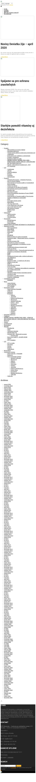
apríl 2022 (6, 413)
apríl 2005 (6, 673)
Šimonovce (14, 299)
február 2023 (7, 404)
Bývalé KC (10, 293)
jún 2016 (6, 504)
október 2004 (7, 681)
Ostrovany (13, 310)
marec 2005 (7, 675)
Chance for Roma (12, 186)
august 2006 (7, 663)
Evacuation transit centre (14, 200)
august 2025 (7, 387)
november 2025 (8, 386)
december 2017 (8, 477)
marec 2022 (7, 414)
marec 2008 (7, 648)
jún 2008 (6, 643)
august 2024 (7, 393)
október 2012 (7, 570)
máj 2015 (6, 524)
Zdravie (9, 171)
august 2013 (7, 555)
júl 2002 (6, 694)
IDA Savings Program (13, 208)
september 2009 (8, 625)
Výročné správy (11, 217)
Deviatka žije (10, 328)
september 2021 (8, 419)
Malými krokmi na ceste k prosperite (17, 236)
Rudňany (13, 313)
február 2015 (7, 528)
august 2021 (7, 420)
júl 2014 (6, 539)
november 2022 (8, 407)
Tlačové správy (11, 214)
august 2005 (7, 672)
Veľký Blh (13, 307)
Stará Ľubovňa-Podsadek (14, 289)
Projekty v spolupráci (13, 157)
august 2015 (7, 519)
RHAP (9, 253)
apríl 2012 (6, 579)
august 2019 (7, 447)
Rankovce (10, 292)
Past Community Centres (14, 356)
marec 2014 (7, 545)
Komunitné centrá (9, 287)
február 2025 (7, 389)
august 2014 (7, 537)
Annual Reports (11, 220)
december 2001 (8, 697)
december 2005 (8, 667)
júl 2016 (6, 503)
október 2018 (7, 462)
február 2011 (7, 600)
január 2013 (7, 566)
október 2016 (7, 498)
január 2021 (7, 429)
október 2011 (7, 588)
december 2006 (8, 661)
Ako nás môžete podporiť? (11, 12)
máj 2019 (6, 452)
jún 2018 (6, 468)
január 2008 (7, 651)
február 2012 (7, 582)
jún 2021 (6, 422)
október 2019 (7, 444)
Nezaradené (7, 325)
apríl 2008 (6, 646)
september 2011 (8, 589)
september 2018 (8, 464)
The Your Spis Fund (12, 203)
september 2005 (8, 670)
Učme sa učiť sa (11, 248)
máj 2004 (6, 687)
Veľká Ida (10, 290)
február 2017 (7, 492)
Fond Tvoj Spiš (11, 266)
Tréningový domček (12, 331)
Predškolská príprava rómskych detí (17, 247)
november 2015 (8, 515)
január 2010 (7, 619)
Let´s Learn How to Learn (14, 206)
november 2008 (8, 639)
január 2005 (7, 676)
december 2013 (8, 549)
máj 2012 (6, 578)
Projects (6, 178)
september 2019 (8, 446)
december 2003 (8, 690)
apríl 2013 (6, 561)
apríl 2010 (6, 615)
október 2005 (7, 669)
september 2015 (8, 518)
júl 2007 (6, 657)
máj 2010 (6, 613)
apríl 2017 (6, 489)
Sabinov (13, 295)
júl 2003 (6, 691)
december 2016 (8, 495)
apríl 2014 (6, 543)
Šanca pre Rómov (12, 227)
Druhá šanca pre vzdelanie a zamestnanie (18, 156)
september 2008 (8, 640)
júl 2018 (6, 467)
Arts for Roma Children (13, 181)
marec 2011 (7, 598)
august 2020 (7, 434)
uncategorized (8, 323)
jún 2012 (6, 576)
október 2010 (7, 606)
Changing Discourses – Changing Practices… (19, 180)
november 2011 (8, 586)
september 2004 (8, 682)
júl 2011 (6, 592)
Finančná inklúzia (12, 172)
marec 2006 (7, 666)
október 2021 (7, 417)
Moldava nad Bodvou (16, 305)
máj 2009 (6, 631)
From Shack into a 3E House (15, 205)
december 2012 (8, 567)
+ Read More (4, 57)
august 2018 (7, 465)
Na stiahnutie (7, 14)
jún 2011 (6, 594)
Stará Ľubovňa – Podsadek (14, 353)
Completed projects (9, 278)
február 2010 (7, 618)
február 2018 (7, 474)
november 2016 (8, 497)
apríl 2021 (6, 425)
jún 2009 (6, 630)
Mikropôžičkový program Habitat (16, 150)
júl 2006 (6, 664)
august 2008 (7, 642)
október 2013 (7, 552)
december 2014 (8, 531)
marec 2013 (7, 563)
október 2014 (7, 534)
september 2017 (8, 482)
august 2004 (7, 684)
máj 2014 (6, 542)
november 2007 (8, 654)
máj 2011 (6, 595)
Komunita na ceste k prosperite (16, 242)
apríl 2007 (6, 658)
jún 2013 (6, 558)
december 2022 (8, 405)
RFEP (8, 199)
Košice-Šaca (14, 370)
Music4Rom (10, 202)
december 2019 (8, 441)
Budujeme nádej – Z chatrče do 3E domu (18, 260)
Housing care (11, 190)
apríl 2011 (6, 597)
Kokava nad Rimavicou (17, 298)
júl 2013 (6, 557)
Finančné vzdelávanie (13, 277)
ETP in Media (10, 286)
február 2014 (7, 546)
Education (10, 344)
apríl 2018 (6, 471)
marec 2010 (7, 616)
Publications (10, 349)
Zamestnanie (11, 177)
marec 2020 (7, 437)
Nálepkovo (13, 308)
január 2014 (7, 548)
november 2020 (8, 432)
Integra (9, 211)
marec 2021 (7, 426)
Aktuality (6, 11)
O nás (5, 9)
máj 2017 (6, 488)
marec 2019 (7, 455)
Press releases (11, 223)
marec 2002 (7, 696)
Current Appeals (11, 284)
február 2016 (7, 510)
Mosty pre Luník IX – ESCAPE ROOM (17, 337)
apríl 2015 (6, 525)
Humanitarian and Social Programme (17, 189)
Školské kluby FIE (12, 332)
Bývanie (9, 174)
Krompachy (14, 304)
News (5, 281)
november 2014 (8, 533)
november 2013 (8, 551)
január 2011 (7, 601)
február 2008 (7, 649)
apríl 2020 (6, 435)
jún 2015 (6, 522)
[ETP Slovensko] (1, 1)
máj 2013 (6, 560)
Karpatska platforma (13, 151)
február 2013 (7, 564)
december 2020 (8, 431)
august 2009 (7, 627)
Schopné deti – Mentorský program (17, 334)
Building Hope (11, 209)
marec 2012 (7, 581)
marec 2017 (7, 491)
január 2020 (7, 440)
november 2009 (8, 622)
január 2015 (7, 530)
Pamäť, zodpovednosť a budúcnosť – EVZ (18, 165)
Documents (7, 218)
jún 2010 (6, 612)
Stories (9, 346)
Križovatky (10, 232)
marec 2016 (7, 509)
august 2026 (7, 384)
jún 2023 (6, 401)
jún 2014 (6, 540)
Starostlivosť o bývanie (13, 265)
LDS (8, 233)
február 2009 (7, 636)
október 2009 (7, 624)
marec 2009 (7, 634)
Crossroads (10, 195)
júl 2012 (6, 575)
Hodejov (13, 311)
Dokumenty (7, 212)
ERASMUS (10, 259)
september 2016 (8, 500)
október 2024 (7, 390)
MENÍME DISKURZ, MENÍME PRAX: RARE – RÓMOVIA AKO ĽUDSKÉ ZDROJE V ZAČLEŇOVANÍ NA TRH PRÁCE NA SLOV (21, 162)
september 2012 (8, 572)
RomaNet (10, 271)
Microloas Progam (12, 192)
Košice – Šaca (15, 302)
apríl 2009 (6, 633)
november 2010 (8, 604)
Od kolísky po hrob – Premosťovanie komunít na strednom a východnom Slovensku (20, 250)
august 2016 (7, 501)
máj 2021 (6, 423)
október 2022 (7, 408)
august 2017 (7, 483)
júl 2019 (6, 449)
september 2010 (8, 607)
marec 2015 (7, 527)
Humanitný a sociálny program (15, 275)
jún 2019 (6, 450)
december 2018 (8, 459)
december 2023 (8, 396)
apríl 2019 (6, 453)
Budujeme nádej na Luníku (14, 159)
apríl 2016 (6, 507)
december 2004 (8, 678)
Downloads (10, 221)
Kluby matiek (10, 230)
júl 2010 (6, 610)
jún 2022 (6, 411)
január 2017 (7, 494)
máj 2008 (6, 645)
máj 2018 (6, 470)
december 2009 (8, 621)
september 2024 (8, 392)
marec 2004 (7, 688)
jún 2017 (6, 486)
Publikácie (6, 316)
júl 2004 (6, 685)
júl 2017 (6, 485)
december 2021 (8, 416)
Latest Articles (11, 283)
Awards (9, 347)
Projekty (6, 10)
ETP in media (10, 343)
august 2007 (7, 655)
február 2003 (7, 693)
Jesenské (13, 296)
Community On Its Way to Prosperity (17, 187)
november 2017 (8, 479)
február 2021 (7, 428)
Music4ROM (10, 229)
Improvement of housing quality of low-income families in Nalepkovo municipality (20, 197)
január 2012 (7, 584)
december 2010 (8, 603)
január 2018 (7, 476)
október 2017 (7, 480)
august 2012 (7, 573)
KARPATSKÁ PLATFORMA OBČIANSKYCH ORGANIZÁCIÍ (19, 224)
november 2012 (8, 569)
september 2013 (8, 554)
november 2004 (8, 679)
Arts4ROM (10, 235)
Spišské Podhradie (16, 301)
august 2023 (7, 399)
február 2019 (7, 456)
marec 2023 (7, 402)
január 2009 (7, 637)
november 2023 (8, 398)
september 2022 (8, 410)
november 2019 (8, 443)
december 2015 (8, 513)
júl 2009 (6, 628)
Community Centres (9, 352)
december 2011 (8, 585)
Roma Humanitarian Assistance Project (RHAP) (20, 193)
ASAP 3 (9, 263)
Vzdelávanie (10, 169)
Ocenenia (9, 175)
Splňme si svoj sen (12, 262)
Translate (11, 4)
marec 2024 (7, 395)
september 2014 (8, 536)
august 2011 (7, 591)
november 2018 (8, 461)
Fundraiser (13, 767)
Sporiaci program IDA (13, 241)
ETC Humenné (11, 166)
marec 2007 (7, 660)
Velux (8, 329)
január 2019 (7, 458)
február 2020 (7, 438)
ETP (5, 168)
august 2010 (7, 609)
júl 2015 (6, 521)
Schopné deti (14, 335)
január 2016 (7, 512)
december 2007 (8, 652)
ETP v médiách (11, 340)
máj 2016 (6, 506)
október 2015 (7, 516)
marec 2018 (7, 473)
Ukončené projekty (9, 226)
